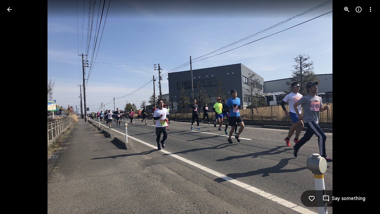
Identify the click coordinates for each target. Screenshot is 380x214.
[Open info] (359, 9)
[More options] (370, 9)
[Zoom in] (347, 9)
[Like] (311, 198)
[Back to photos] (9, 9)
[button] (16, 107)
